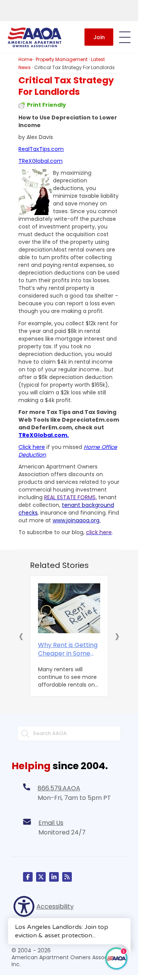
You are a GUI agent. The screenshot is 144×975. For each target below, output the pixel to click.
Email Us (50, 822)
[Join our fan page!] (28, 877)
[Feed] (67, 877)
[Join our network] (54, 877)
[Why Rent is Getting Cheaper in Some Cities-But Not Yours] (69, 608)
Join (99, 37)
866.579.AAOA (59, 788)
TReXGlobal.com (40, 161)
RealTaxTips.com (41, 149)
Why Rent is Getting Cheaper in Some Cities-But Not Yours (68, 649)
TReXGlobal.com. (43, 435)
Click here (31, 447)
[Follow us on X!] (41, 877)
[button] (21, 636)
